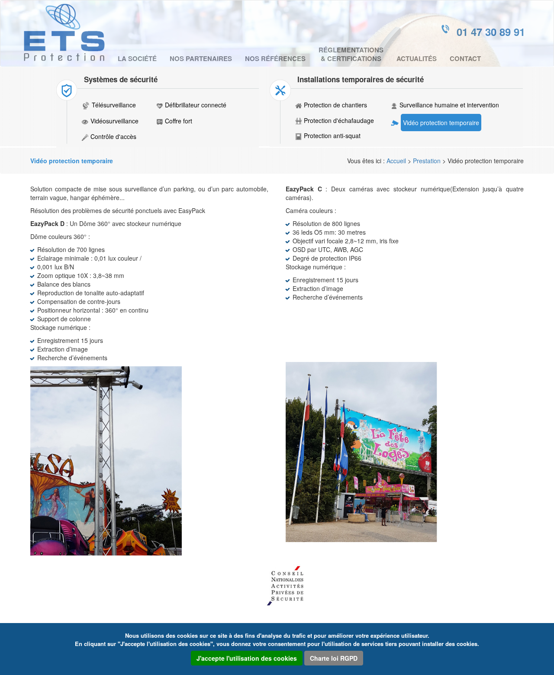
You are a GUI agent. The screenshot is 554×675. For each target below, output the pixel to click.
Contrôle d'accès (113, 136)
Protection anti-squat (332, 135)
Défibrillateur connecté (195, 104)
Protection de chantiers (335, 104)
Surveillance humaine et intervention (449, 104)
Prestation (427, 160)
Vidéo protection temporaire (441, 122)
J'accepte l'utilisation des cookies (246, 658)
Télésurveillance (114, 104)
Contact (465, 58)
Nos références (275, 58)
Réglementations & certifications (351, 54)
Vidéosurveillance (114, 120)
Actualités (416, 58)
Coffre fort (178, 120)
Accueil (396, 160)
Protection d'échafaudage (339, 120)
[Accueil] (67, 32)
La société (137, 58)
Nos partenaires (201, 58)
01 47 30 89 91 (491, 31)
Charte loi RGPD (334, 658)
